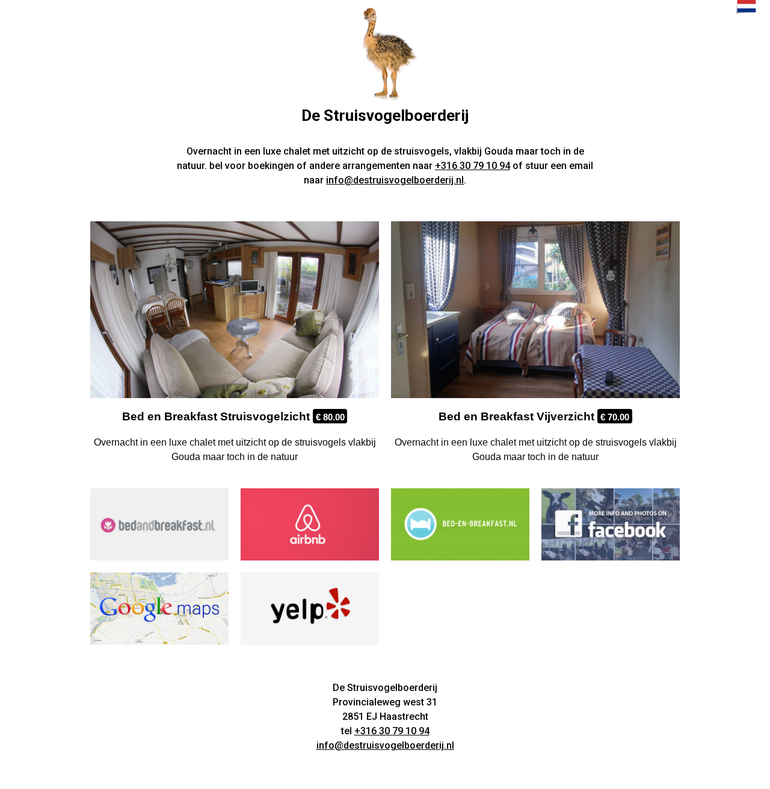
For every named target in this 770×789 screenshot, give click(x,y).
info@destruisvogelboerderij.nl (395, 180)
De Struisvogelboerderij (385, 115)
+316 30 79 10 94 (472, 165)
